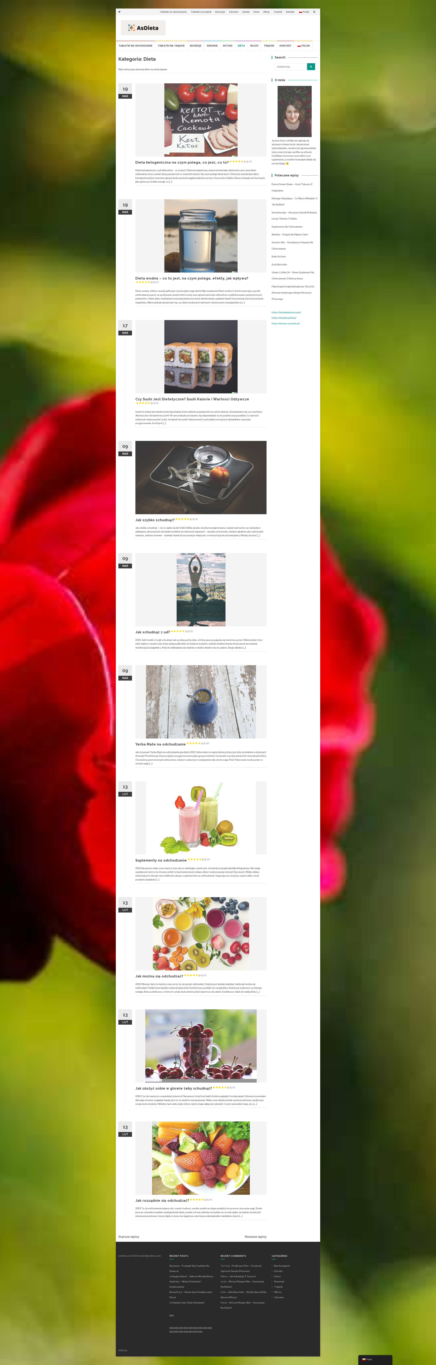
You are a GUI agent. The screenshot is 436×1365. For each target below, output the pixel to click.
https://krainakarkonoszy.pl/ (286, 312)
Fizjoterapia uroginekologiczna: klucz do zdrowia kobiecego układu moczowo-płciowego (293, 292)
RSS (171, 1315)
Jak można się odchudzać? (170, 976)
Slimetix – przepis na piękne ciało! (290, 234)
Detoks (246, 11)
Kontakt (290, 11)
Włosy (266, 11)
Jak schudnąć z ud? (164, 632)
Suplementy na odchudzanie (172, 860)
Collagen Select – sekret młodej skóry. (191, 1276)
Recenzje (220, 11)
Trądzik (278, 11)
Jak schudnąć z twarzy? (242, 1276)
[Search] (311, 66)
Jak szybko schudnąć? (166, 520)
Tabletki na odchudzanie (173, 11)
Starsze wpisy (128, 1236)
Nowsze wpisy (256, 1236)
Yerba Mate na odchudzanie (172, 744)
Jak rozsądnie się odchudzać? (173, 1200)
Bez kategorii (282, 1265)
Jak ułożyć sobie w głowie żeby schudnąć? (185, 1088)
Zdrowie (233, 11)
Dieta (256, 11)
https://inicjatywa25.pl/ (284, 317)
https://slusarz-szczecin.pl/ (286, 323)
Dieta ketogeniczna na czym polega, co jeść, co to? (193, 162)
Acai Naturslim (279, 264)
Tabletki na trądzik (201, 11)
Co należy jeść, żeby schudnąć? (187, 1302)
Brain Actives (279, 256)
